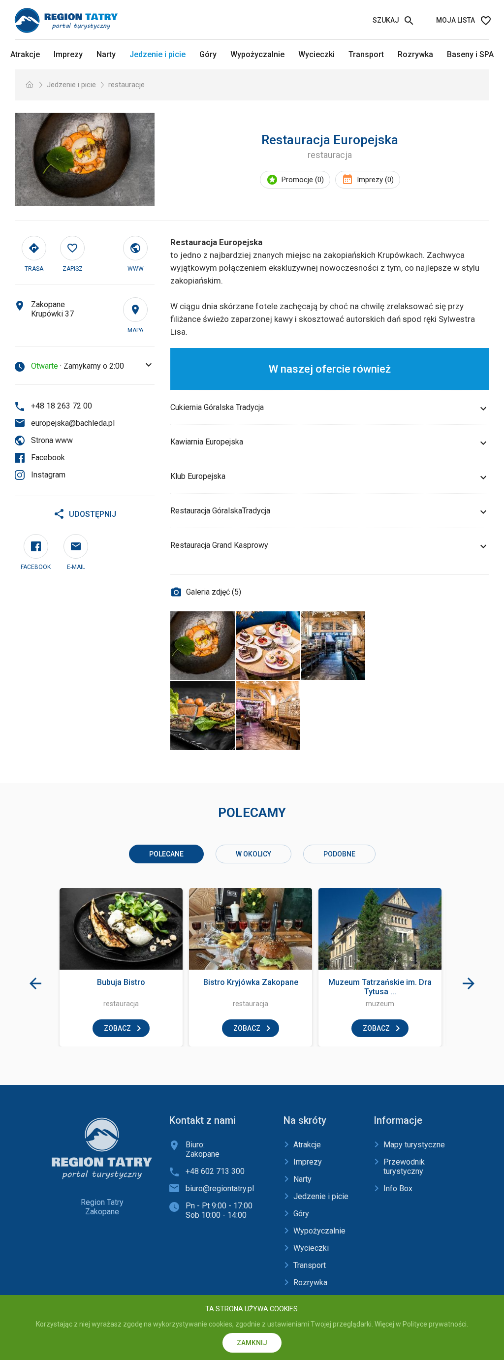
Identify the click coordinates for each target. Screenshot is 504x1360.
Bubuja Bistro (121, 982)
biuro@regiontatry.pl (220, 1188)
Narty (106, 54)
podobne (339, 854)
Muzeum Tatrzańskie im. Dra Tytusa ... (380, 987)
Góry (208, 54)
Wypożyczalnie (257, 54)
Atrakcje (25, 54)
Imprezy (68, 54)
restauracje (126, 84)
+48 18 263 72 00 (61, 406)
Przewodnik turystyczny (404, 1166)
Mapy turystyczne (414, 1144)
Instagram (48, 474)
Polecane (166, 854)
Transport (366, 54)
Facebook (48, 457)
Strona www (52, 440)
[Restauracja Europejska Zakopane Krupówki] (85, 159)
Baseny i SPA (470, 54)
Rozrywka (415, 54)
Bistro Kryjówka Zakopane (250, 982)
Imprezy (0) (375, 179)
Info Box (397, 1188)
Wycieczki (316, 54)
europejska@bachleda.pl (73, 423)
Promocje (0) (303, 179)
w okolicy (253, 854)
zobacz (117, 1028)
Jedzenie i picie (157, 54)
